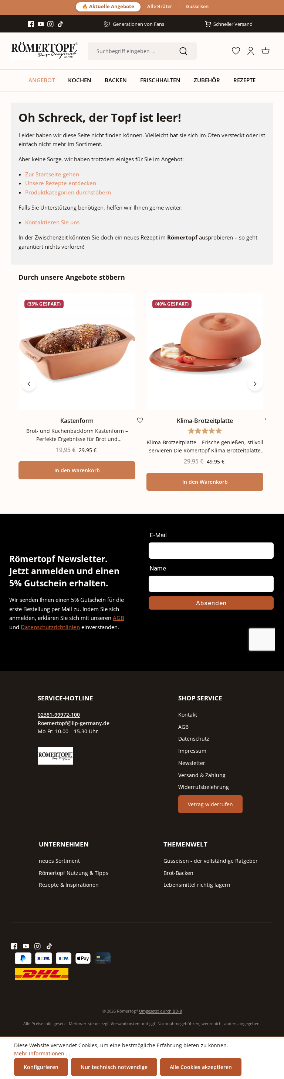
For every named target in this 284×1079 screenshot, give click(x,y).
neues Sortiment (59, 860)
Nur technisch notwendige (114, 1067)
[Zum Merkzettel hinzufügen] (140, 422)
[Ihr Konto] (250, 51)
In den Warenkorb (77, 470)
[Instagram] (50, 24)
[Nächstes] (255, 383)
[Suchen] (183, 51)
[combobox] (129, 51)
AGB (118, 617)
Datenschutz (193, 738)
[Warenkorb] (265, 51)
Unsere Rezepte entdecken (60, 183)
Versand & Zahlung (202, 775)
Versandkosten (125, 1023)
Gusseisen (197, 6)
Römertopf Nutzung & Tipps (73, 872)
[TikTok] (60, 24)
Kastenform (77, 421)
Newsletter (191, 762)
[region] (142, 383)
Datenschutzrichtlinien (50, 627)
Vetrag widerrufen (210, 804)
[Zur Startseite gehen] (44, 51)
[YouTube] (41, 24)
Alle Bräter (159, 6)
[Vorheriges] (28, 383)
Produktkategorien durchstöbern (68, 192)
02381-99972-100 (59, 714)
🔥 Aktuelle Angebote (108, 6)
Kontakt (187, 714)
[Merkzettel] (236, 51)
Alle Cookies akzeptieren (201, 1067)
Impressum (192, 750)
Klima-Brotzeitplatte (205, 421)
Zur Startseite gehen (52, 174)
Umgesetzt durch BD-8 (160, 1011)
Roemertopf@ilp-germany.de (73, 723)
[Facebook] (31, 24)
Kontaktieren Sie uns (52, 222)
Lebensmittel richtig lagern (196, 884)
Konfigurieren (41, 1067)
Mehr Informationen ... (42, 1053)
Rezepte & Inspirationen (69, 884)
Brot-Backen (178, 872)
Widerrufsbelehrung (203, 786)
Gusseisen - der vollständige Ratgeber (210, 860)
